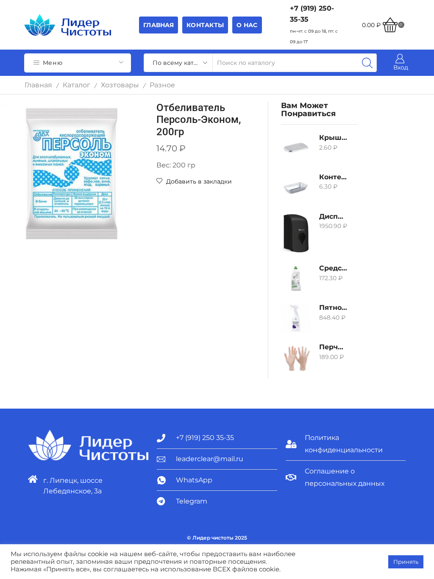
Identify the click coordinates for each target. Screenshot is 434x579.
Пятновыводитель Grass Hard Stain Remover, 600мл (333, 307)
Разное (162, 85)
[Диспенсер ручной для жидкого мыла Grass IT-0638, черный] (296, 233)
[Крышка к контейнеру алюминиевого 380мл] (296, 148)
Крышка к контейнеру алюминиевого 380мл (333, 138)
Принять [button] (405, 561)
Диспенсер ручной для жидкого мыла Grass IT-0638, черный (333, 216)
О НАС (246, 25)
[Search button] (367, 63)
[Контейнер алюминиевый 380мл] (296, 187)
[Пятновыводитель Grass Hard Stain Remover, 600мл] (296, 318)
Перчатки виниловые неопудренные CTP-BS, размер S (333, 347)
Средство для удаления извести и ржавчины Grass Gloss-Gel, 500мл (333, 268)
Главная (158, 25)
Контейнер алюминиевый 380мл (333, 177)
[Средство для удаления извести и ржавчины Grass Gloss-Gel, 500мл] (296, 278)
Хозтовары (120, 85)
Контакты (205, 25)
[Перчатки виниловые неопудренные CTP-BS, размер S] (296, 357)
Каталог (76, 85)
